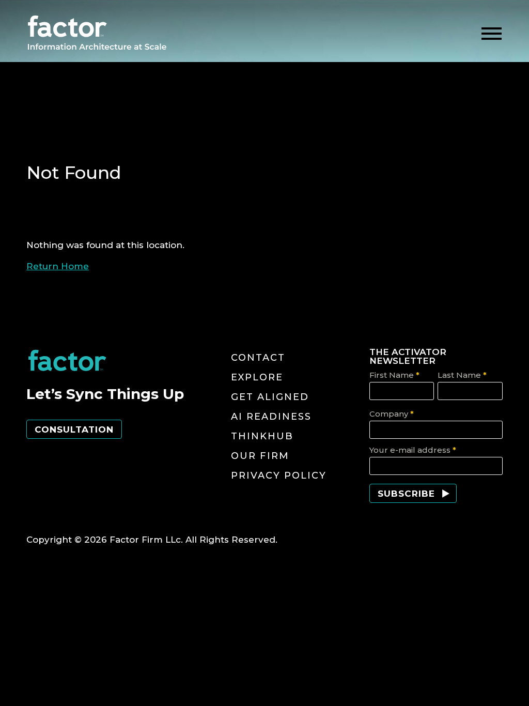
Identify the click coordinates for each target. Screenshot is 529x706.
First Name (394, 375)
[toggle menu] (491, 33)
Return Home (57, 266)
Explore (257, 377)
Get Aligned (270, 397)
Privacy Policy (278, 475)
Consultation (74, 429)
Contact (258, 357)
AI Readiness (271, 416)
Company (391, 414)
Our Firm (260, 456)
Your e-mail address (412, 450)
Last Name (462, 375)
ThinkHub (262, 436)
